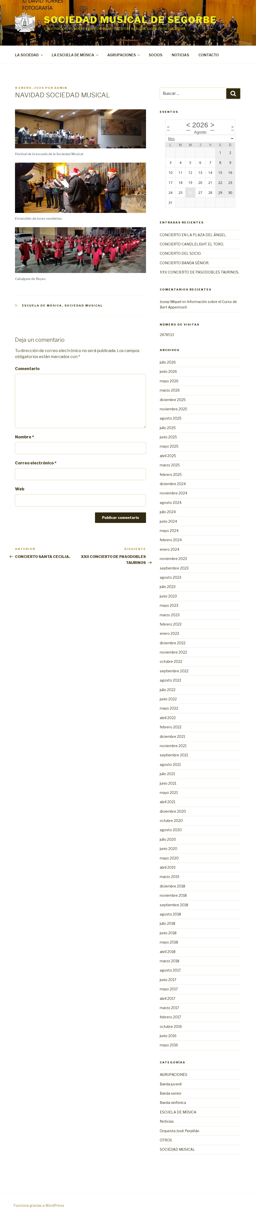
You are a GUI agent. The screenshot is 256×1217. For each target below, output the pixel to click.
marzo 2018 (169, 961)
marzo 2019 (169, 876)
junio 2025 (168, 437)
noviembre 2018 (173, 895)
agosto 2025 (171, 418)
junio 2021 (168, 783)
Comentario (27, 368)
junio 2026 (168, 371)
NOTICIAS (180, 55)
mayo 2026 (169, 381)
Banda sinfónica (173, 1102)
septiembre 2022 (174, 671)
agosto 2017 (170, 970)
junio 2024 (168, 521)
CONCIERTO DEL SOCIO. (180, 253)
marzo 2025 (170, 465)
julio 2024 (168, 512)
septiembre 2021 (174, 755)
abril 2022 (168, 718)
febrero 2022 (171, 727)
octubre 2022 (171, 661)
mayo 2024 (169, 530)
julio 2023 (168, 586)
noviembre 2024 (173, 493)
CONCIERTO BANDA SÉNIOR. (184, 263)
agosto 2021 (170, 764)
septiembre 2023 (174, 568)
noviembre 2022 (173, 652)
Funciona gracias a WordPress (39, 1205)
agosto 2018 (170, 914)
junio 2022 (168, 699)
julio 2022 (168, 690)
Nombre (24, 437)
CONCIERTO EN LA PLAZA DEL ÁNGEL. (193, 235)
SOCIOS (155, 55)
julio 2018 (167, 923)
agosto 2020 (171, 830)
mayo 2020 (169, 858)
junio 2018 (168, 933)
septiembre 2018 (174, 905)
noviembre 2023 (173, 558)
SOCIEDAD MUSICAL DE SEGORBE (130, 19)
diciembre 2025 (173, 400)
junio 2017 (168, 980)
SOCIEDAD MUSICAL (83, 305)
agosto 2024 (171, 502)
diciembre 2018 (172, 886)
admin (60, 88)
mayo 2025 (169, 446)
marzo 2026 (170, 390)
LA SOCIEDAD (27, 55)
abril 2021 (167, 802)
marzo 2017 (169, 1008)
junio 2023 (168, 596)
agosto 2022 (170, 680)
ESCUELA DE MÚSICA (42, 305)
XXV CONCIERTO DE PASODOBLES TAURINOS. (199, 272)
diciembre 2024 (173, 484)
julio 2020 (168, 839)
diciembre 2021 (172, 736)
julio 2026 (168, 362)
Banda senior (171, 1093)
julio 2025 (168, 428)
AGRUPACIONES (121, 55)
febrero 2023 (171, 624)
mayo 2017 (169, 989)
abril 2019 (168, 867)
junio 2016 (168, 1036)
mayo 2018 (169, 942)
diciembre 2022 (173, 643)
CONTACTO (208, 55)
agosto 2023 (170, 577)
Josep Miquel (170, 301)
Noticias (167, 1121)
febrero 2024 (171, 540)
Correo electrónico (35, 463)
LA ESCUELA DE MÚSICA (73, 55)
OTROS (166, 1140)
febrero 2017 (170, 1017)
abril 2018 (168, 952)
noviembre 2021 (173, 746)
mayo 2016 (169, 1045)
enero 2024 (169, 549)
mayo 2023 (169, 605)
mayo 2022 (169, 708)
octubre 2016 (171, 1026)
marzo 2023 (170, 615)
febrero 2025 (171, 474)
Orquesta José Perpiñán (179, 1131)
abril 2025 (168, 456)
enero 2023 (169, 633)
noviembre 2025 (173, 409)
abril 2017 (167, 998)
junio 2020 (168, 848)
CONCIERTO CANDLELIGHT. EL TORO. (192, 244)
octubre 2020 (171, 820)
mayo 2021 (169, 792)
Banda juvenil (171, 1084)
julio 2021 (167, 774)
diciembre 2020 (173, 811)
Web (19, 489)
